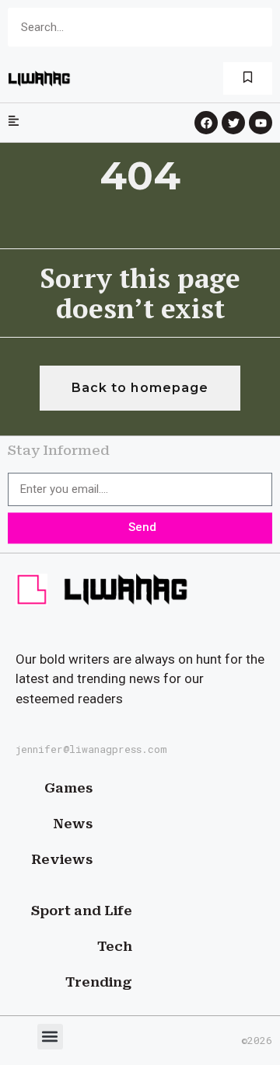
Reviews (62, 859)
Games (68, 788)
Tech (114, 946)
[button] (50, 1036)
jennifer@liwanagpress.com (91, 749)
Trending (98, 982)
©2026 (256, 1040)
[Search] (252, 27)
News (73, 823)
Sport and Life (81, 910)
